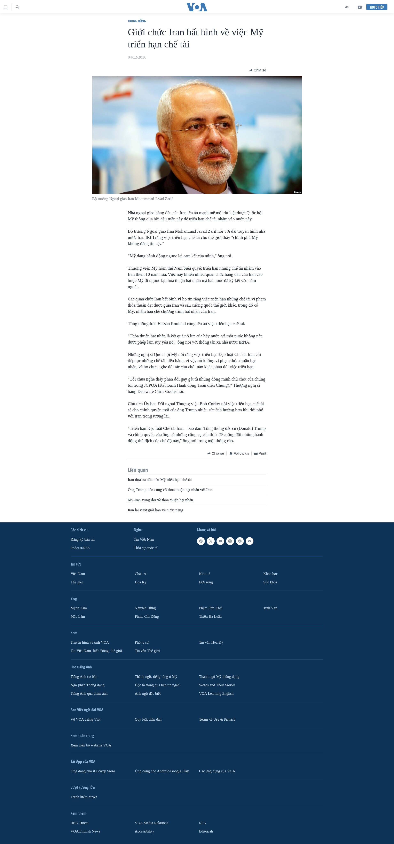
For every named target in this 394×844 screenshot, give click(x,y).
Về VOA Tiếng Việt (85, 719)
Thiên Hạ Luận (210, 616)
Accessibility (144, 831)
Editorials (206, 831)
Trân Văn (270, 608)
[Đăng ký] (249, 541)
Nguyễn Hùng (145, 608)
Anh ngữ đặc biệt (148, 693)
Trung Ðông (137, 20)
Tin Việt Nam (144, 539)
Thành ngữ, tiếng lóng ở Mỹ (156, 676)
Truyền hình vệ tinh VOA (90, 642)
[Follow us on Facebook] (201, 541)
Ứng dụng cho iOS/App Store (93, 771)
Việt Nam (78, 573)
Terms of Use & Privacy (217, 719)
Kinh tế (204, 573)
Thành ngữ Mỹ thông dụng (219, 676)
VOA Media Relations (151, 823)
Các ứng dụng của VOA (217, 771)
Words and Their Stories (217, 685)
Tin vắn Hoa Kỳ (211, 642)
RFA (202, 823)
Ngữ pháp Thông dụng (87, 685)
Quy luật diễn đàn (148, 719)
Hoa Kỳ (141, 582)
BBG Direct (79, 823)
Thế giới (77, 582)
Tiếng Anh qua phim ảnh (89, 693)
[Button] (257, 70)
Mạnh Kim (79, 608)
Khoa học (270, 573)
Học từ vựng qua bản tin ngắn (157, 685)
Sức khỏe (270, 582)
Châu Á (140, 573)
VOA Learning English (216, 693)
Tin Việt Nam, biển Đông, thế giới (96, 651)
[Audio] (347, 7)
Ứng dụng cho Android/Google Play (162, 771)
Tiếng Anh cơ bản (84, 676)
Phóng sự (142, 642)
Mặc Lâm (78, 616)
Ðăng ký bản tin (83, 539)
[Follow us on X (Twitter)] (210, 541)
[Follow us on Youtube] (220, 541)
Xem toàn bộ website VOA (91, 745)
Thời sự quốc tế (145, 548)
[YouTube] (359, 7)
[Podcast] (240, 541)
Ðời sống (206, 582)
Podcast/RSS (80, 548)
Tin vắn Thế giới (147, 651)
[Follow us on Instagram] (230, 541)
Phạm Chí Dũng (147, 616)
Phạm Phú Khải (210, 608)
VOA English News (85, 831)
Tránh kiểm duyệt (84, 797)
